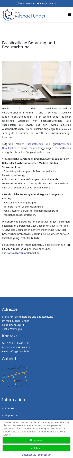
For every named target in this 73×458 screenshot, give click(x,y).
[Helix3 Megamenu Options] (69, 14)
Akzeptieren (36, 440)
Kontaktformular (17, 253)
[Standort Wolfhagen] (36, 376)
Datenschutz (29, 454)
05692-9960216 (27, 3)
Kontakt (9, 408)
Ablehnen (36, 448)
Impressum (11, 415)
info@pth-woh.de (48, 3)
